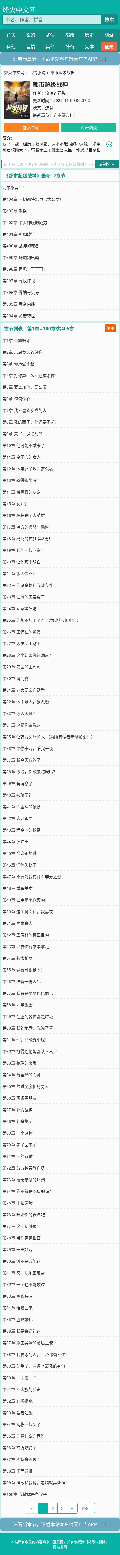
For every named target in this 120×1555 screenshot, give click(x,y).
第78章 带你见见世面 (21, 1238)
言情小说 (37, 72)
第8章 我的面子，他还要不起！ (30, 422)
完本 (89, 46)
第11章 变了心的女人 (21, 457)
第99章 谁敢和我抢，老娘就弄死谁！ (35, 1482)
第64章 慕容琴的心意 (21, 1074)
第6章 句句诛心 (16, 398)
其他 (50, 46)
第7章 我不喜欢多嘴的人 (24, 410)
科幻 (11, 46)
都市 (70, 34)
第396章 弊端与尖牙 (20, 292)
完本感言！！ (65, 115)
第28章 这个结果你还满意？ (27, 655)
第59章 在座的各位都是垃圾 (27, 1016)
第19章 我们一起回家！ (23, 550)
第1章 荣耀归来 (16, 340)
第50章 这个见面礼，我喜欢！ (29, 911)
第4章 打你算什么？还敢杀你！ (30, 375)
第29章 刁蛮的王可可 (21, 667)
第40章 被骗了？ (17, 795)
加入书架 (31, 127)
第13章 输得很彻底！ (21, 480)
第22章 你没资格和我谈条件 (27, 585)
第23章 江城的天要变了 (23, 597)
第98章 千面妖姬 (17, 1471)
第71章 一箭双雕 (17, 1156)
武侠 (50, 34)
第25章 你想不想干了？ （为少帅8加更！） (41, 620)
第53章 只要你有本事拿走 (25, 946)
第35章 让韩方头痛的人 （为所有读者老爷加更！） (48, 736)
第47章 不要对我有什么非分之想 (31, 876)
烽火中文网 (19, 9)
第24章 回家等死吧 (19, 608)
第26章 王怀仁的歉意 (21, 632)
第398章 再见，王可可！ (24, 269)
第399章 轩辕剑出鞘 (20, 257)
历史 (89, 34)
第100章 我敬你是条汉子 (24, 1494)
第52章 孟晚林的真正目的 (25, 935)
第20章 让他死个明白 (21, 562)
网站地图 (60, 1546)
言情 (30, 46)
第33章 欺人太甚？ (19, 713)
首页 (11, 34)
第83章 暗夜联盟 (17, 1296)
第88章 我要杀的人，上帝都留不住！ (35, 1354)
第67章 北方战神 (17, 1109)
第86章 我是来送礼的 (21, 1331)
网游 (109, 34)
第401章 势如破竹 (18, 234)
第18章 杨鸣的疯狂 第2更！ (27, 538)
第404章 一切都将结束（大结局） (32, 199)
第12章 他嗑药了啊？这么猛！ (29, 468)
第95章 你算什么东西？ (23, 1436)
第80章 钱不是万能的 (21, 1261)
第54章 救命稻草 (17, 958)
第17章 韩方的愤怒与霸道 (25, 527)
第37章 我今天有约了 (21, 760)
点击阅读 (89, 127)
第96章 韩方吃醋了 (19, 1447)
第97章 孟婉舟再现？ (21, 1459)
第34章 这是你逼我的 (21, 725)
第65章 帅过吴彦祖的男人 (25, 1086)
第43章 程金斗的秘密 (21, 830)
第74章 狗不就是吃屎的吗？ (27, 1191)
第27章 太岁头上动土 (21, 643)
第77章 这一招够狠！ (21, 1226)
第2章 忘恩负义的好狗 (22, 352)
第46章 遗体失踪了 (19, 865)
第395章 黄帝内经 (18, 304)
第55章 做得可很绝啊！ (23, 970)
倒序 (110, 328)
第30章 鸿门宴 (15, 678)
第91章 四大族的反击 (21, 1389)
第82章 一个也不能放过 (23, 1284)
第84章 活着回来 (17, 1308)
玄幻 (30, 34)
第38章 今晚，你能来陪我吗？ (29, 771)
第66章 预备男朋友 (19, 1098)
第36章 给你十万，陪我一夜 (27, 748)
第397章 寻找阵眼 (18, 280)
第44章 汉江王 (15, 841)
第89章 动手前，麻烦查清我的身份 (33, 1366)
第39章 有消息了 (17, 783)
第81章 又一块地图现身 (23, 1273)
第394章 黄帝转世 (18, 315)
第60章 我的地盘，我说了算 (27, 1028)
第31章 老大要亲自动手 (23, 690)
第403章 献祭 (14, 211)
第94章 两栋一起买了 (21, 1424)
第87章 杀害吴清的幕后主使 (27, 1343)
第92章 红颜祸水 (17, 1401)
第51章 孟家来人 (17, 923)
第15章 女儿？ (15, 503)
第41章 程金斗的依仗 (21, 806)
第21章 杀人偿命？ (19, 573)
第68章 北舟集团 (17, 1121)
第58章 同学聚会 (17, 1005)
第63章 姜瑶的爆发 (19, 1063)
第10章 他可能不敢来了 (23, 445)
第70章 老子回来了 (19, 1144)
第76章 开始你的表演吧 (23, 1214)
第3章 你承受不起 (18, 364)
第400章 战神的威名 (20, 246)
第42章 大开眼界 (17, 818)
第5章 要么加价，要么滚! (25, 387)
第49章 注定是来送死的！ (25, 900)
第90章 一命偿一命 (19, 1377)
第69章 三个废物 (17, 1133)
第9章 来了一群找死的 (22, 433)
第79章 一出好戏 (17, 1249)
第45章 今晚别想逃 (19, 853)
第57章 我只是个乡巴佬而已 (27, 993)
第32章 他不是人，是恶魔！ (27, 702)
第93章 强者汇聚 (17, 1412)
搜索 (109, 19)
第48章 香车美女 (17, 888)
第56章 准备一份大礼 (21, 981)
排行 (70, 46)
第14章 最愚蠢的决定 (21, 492)
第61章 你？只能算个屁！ (25, 1039)
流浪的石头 (55, 93)
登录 (109, 46)
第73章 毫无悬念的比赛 (23, 1179)
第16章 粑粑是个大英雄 (23, 515)
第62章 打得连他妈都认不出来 (29, 1051)
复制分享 (107, 164)
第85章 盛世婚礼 (17, 1319)
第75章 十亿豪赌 (17, 1203)
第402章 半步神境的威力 (24, 222)
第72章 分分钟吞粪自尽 (23, 1168)
